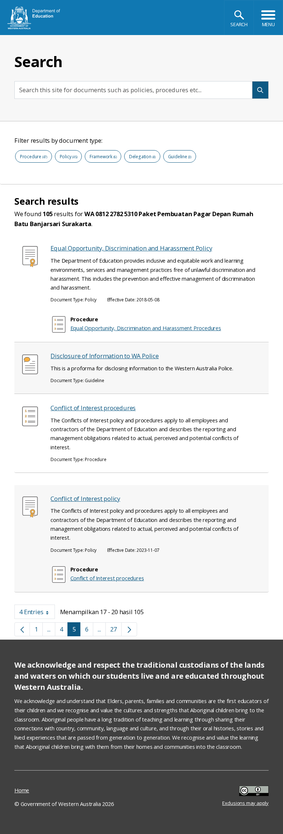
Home (21, 790)
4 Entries (37, 613)
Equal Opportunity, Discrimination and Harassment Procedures (145, 328)
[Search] (260, 89)
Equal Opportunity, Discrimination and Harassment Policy (131, 248)
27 (116, 631)
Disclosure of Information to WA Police (104, 356)
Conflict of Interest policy (85, 498)
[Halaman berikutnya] (129, 629)
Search (239, 24)
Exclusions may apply (245, 792)
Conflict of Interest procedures (93, 408)
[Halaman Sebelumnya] (22, 629)
